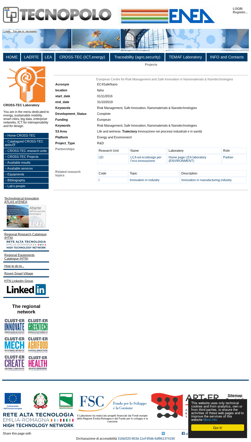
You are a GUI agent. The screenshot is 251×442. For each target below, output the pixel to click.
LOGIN (238, 8)
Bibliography (16, 180)
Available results (18, 162)
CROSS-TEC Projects (22, 156)
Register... (240, 12)
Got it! (217, 427)
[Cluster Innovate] (14, 333)
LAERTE (31, 57)
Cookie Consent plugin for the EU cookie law (217, 434)
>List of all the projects (69, 71)
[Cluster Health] (38, 369)
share (189, 434)
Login (7, 31)
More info (210, 419)
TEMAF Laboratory (185, 57)
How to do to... (14, 266)
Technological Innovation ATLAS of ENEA (21, 200)
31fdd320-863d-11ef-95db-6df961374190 (146, 438)
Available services (20, 168)
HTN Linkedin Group (18, 281)
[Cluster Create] (14, 369)
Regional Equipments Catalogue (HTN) (19, 256)
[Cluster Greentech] (38, 333)
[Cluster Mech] (14, 351)
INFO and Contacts (227, 57)
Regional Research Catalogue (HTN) (25, 236)
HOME (12, 57)
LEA (48, 57)
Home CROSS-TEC (21, 135)
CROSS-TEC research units (27, 150)
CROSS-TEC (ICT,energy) (82, 57)
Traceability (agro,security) (137, 57)
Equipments (15, 174)
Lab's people (16, 186)
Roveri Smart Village (18, 273)
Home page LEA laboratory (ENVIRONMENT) (187, 159)
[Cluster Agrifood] (38, 351)
